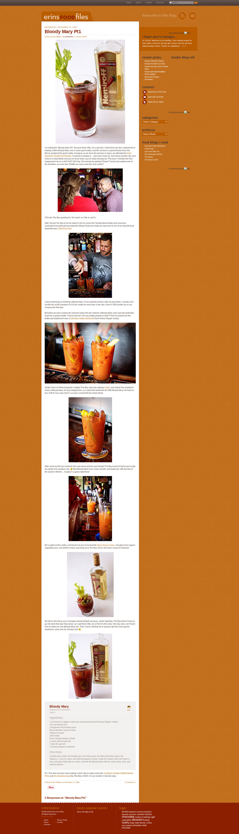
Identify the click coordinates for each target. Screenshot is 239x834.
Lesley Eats (149, 149)
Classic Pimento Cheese (154, 61)
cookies (138, 817)
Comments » (130, 782)
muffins (149, 823)
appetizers (133, 812)
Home (128, 2)
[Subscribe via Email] (193, 16)
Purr (51, 816)
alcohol (78, 37)
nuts (123, 825)
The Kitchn (149, 157)
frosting (146, 820)
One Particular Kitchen (153, 154)
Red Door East (64, 228)
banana (141, 812)
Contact (149, 2)
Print (129, 710)
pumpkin (129, 825)
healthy (125, 822)
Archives (160, 2)
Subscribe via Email (155, 97)
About (138, 2)
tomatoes (137, 825)
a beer (107, 387)
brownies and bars (129, 814)
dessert (137, 819)
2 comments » (68, 37)
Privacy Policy (62, 820)
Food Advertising (175, 33)
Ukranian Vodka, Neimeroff (82, 318)
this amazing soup (62, 776)
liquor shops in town (106, 545)
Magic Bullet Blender (138, 823)
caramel (140, 814)
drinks (84, 37)
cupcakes (127, 820)
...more (183, 46)
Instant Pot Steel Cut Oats (155, 64)
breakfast (148, 812)
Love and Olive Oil (152, 151)
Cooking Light (148, 817)
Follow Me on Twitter (155, 102)
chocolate (128, 816)
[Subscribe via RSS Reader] (182, 16)
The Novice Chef (151, 160)
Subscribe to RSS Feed (156, 92)
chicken (148, 814)
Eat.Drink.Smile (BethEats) (155, 146)
